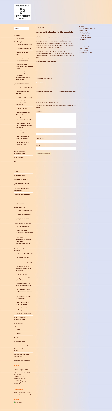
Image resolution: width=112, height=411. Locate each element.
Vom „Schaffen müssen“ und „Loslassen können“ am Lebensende (24, 125)
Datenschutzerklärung (21, 179)
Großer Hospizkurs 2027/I (24, 48)
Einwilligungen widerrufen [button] (22, 194)
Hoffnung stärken (22, 108)
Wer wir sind (20, 38)
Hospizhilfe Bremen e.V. (45, 78)
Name (38, 131)
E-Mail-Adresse (40, 138)
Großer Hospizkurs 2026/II (24, 44)
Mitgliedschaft (18, 157)
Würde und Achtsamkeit (24, 148)
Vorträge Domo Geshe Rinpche (46, 61)
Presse (18, 168)
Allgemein (40, 83)
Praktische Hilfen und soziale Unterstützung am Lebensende (23, 102)
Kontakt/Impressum (20, 175)
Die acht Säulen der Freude (24, 87)
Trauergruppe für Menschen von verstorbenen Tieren (24, 66)
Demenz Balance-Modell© (24, 97)
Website (38, 145)
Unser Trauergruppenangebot (23, 58)
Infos (15, 161)
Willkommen (17, 35)
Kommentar (39, 111)
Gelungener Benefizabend (67, 91)
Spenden (16, 171)
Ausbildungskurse (19, 42)
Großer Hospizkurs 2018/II (45, 91)
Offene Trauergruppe (23, 60)
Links (18, 164)
